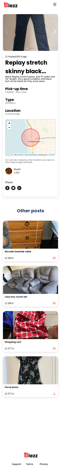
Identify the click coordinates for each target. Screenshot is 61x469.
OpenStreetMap (31, 154)
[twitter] (13, 188)
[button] (9, 123)
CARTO (52, 154)
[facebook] (7, 188)
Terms (29, 464)
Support (16, 464)
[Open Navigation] (55, 5)
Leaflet (19, 154)
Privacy (44, 464)
